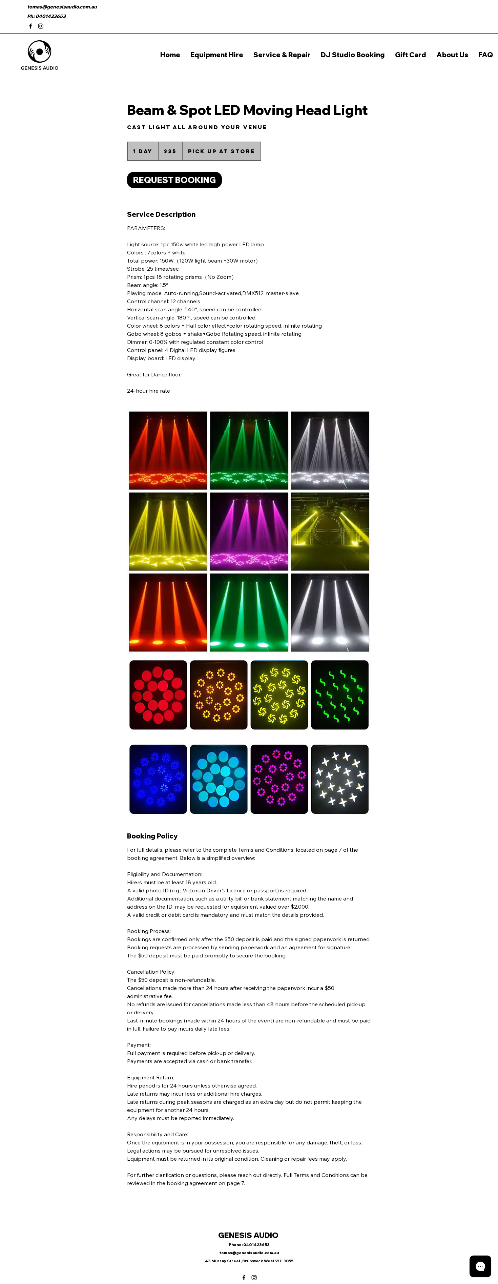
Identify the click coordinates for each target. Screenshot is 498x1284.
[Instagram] (40, 26)
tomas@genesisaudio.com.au (62, 7)
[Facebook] (30, 26)
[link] (174, 180)
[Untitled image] (249, 532)
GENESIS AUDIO (249, 1235)
